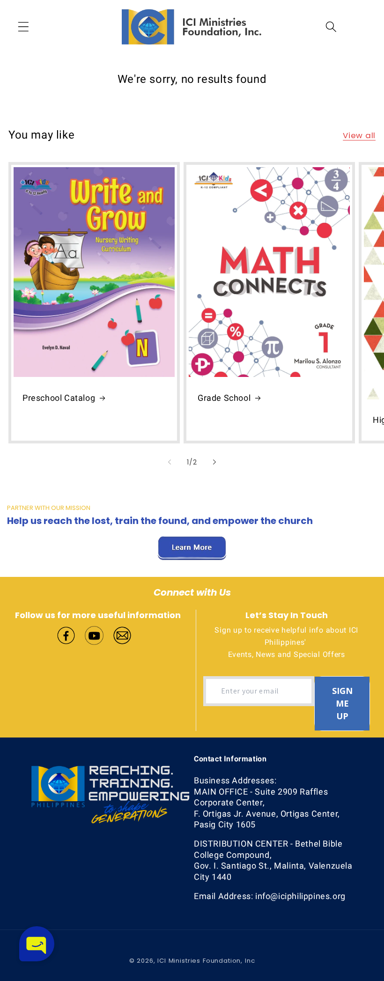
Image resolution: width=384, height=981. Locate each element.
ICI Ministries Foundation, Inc (206, 960)
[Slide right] (214, 462)
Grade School (224, 398)
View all (359, 135)
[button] (23, 26)
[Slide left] (169, 462)
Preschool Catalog (58, 398)
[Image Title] (66, 634)
